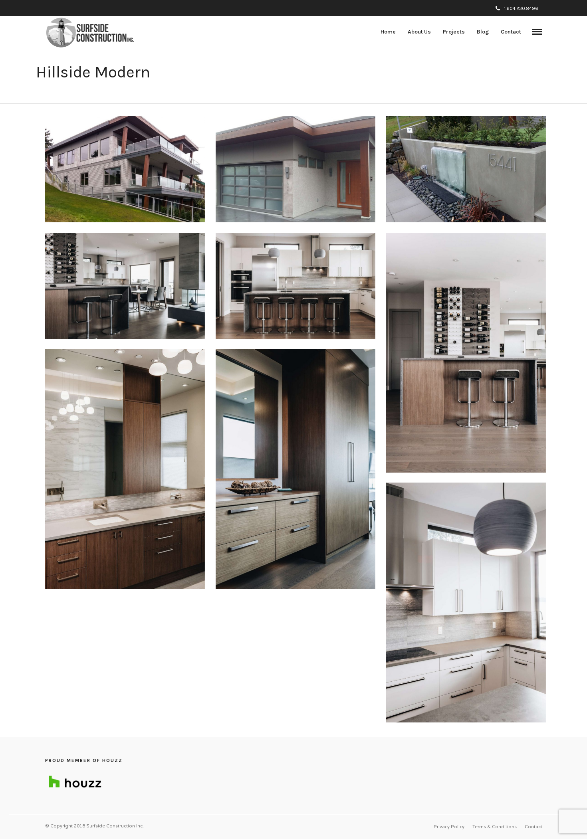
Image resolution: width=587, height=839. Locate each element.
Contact (511, 31)
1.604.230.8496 (521, 8)
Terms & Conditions (494, 826)
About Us (419, 31)
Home (388, 31)
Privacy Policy (449, 826)
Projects (454, 31)
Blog (483, 31)
